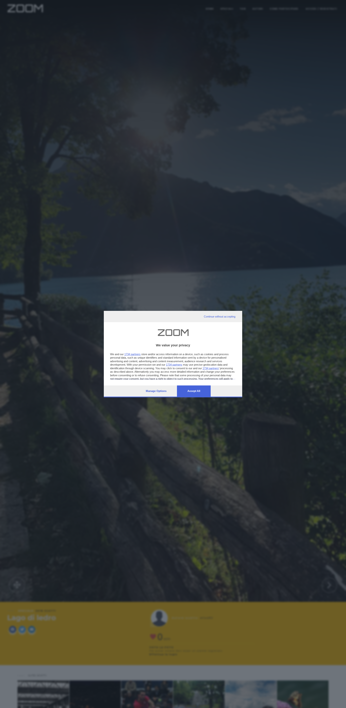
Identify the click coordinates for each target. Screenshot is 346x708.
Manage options (156, 390)
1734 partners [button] (132, 354)
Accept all (193, 390)
